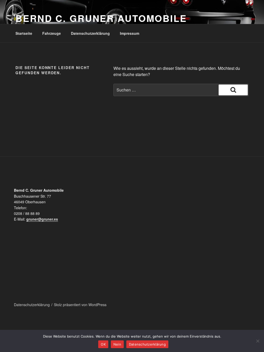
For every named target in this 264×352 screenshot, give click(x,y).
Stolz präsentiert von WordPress (80, 304)
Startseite (23, 33)
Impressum (129, 33)
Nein (117, 344)
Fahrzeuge (51, 33)
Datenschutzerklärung (90, 33)
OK (103, 344)
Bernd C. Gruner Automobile (101, 18)
